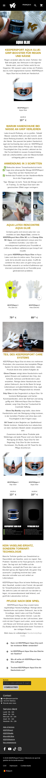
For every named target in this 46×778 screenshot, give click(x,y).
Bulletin (5, 680)
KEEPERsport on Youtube (9, 749)
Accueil (15, 5)
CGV (4, 766)
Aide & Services (8, 727)
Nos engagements (9, 742)
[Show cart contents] (41, 5)
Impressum (13, 766)
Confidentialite (26, 766)
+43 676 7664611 (9, 701)
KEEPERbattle (8, 733)
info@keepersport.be (10, 698)
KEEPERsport (8, 730)
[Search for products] (35, 5)
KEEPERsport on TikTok (14, 749)
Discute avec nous (9, 703)
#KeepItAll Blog (8, 736)
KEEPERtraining (9, 739)
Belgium (9, 771)
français (26, 5)
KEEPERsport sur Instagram (19, 749)
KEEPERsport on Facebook (4, 749)
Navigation (4, 5)
